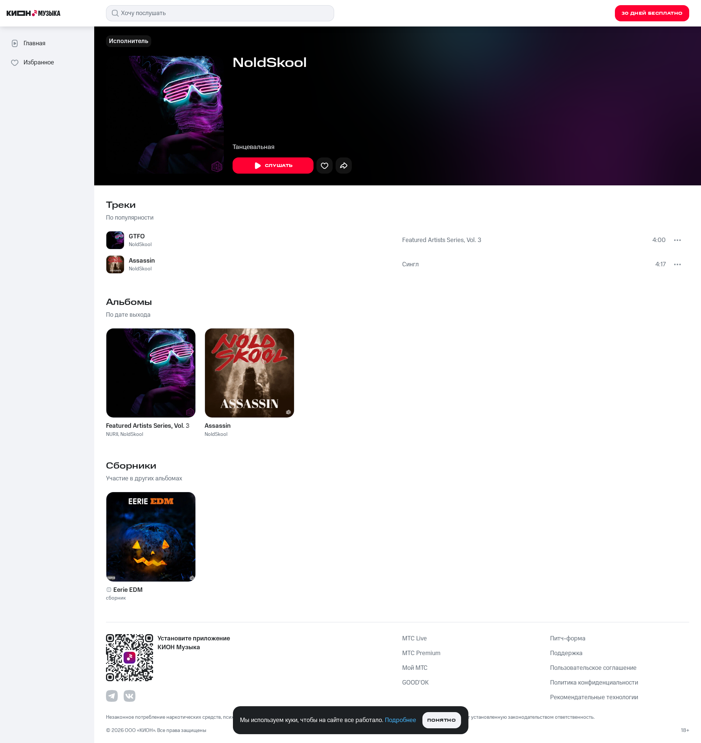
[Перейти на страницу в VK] (129, 696)
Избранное (39, 62)
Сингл (410, 264)
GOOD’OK (415, 682)
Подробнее (400, 720)
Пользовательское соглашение (593, 668)
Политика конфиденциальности (594, 682)
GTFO (137, 236)
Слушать (279, 166)
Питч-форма (567, 638)
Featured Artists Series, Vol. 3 (441, 240)
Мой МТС (415, 668)
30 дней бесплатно (652, 13)
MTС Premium (421, 653)
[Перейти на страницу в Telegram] (112, 696)
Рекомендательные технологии (594, 697)
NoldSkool (140, 244)
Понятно (441, 720)
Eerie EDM (128, 590)
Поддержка (566, 653)
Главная (34, 43)
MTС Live (414, 638)
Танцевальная (254, 147)
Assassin (142, 260)
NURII (112, 434)
